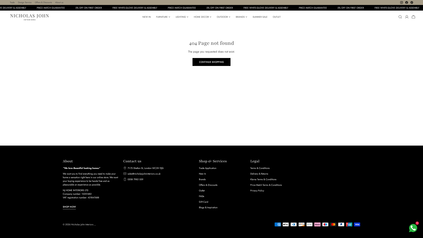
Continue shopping (211, 62)
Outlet (202, 190)
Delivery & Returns (259, 173)
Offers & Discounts (43, 2)
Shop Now (69, 206)
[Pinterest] (411, 2)
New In (202, 173)
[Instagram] (401, 2)
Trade (12, 2)
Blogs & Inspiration (208, 207)
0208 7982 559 (135, 179)
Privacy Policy (257, 190)
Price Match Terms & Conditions (266, 185)
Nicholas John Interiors (82, 224)
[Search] (400, 17)
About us (59, 2)
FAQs (201, 196)
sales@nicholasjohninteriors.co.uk (144, 173)
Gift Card (203, 201)
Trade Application (207, 168)
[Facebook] (406, 2)
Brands (202, 179)
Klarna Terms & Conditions (263, 179)
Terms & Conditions (260, 168)
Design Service (25, 2)
